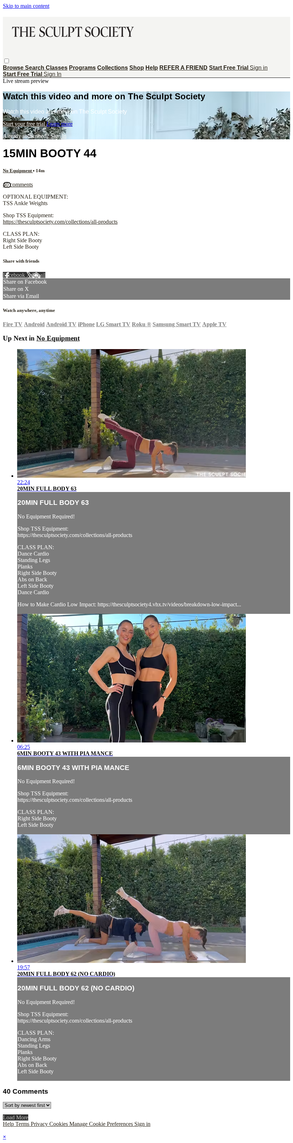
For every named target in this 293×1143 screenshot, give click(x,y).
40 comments (18, 185)
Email (38, 275)
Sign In (52, 74)
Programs (82, 68)
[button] (6, 61)
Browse (14, 68)
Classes (57, 68)
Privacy (40, 1124)
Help (151, 68)
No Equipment (18, 170)
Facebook (14, 275)
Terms (23, 1124)
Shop (136, 68)
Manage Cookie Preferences (101, 1124)
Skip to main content (26, 6)
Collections (112, 68)
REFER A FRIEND (183, 68)
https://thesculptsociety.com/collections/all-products (60, 222)
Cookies (59, 1124)
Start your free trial (24, 124)
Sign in (259, 68)
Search (35, 68)
